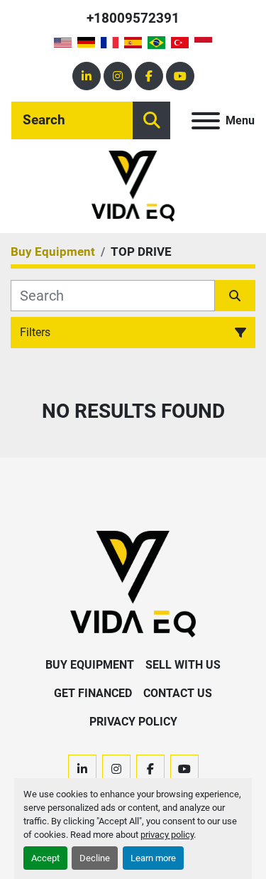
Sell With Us (183, 665)
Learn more (153, 858)
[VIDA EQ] (132, 583)
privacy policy (167, 834)
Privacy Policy (133, 721)
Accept (45, 858)
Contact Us (177, 693)
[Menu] (206, 120)
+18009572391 (133, 18)
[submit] (151, 120)
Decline (94, 858)
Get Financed (93, 693)
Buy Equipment (89, 665)
